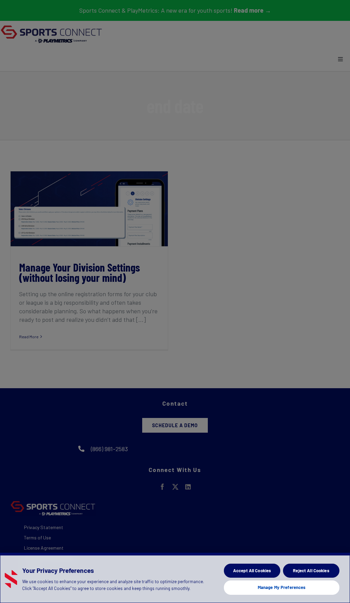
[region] (175, 578)
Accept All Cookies (252, 570)
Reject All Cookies (311, 570)
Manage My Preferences (282, 587)
